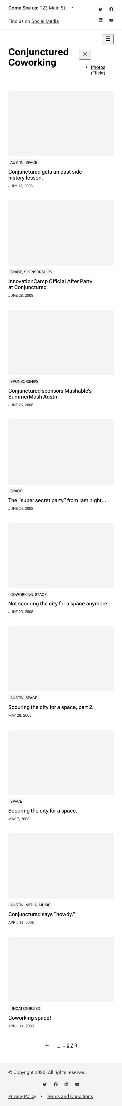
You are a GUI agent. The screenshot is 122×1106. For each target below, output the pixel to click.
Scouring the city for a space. (42, 811)
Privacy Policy (22, 1096)
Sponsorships (38, 272)
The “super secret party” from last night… (57, 500)
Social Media (45, 21)
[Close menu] (85, 55)
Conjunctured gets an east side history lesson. (45, 175)
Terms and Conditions (70, 1096)
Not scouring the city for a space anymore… (60, 604)
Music (45, 905)
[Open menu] (108, 39)
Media (31, 905)
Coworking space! (29, 1018)
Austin (16, 162)
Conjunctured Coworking (38, 57)
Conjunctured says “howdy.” (41, 914)
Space (31, 162)
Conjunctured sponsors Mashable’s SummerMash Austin (50, 394)
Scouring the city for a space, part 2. (51, 707)
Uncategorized (25, 1008)
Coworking (21, 594)
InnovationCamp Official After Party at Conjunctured (50, 284)
